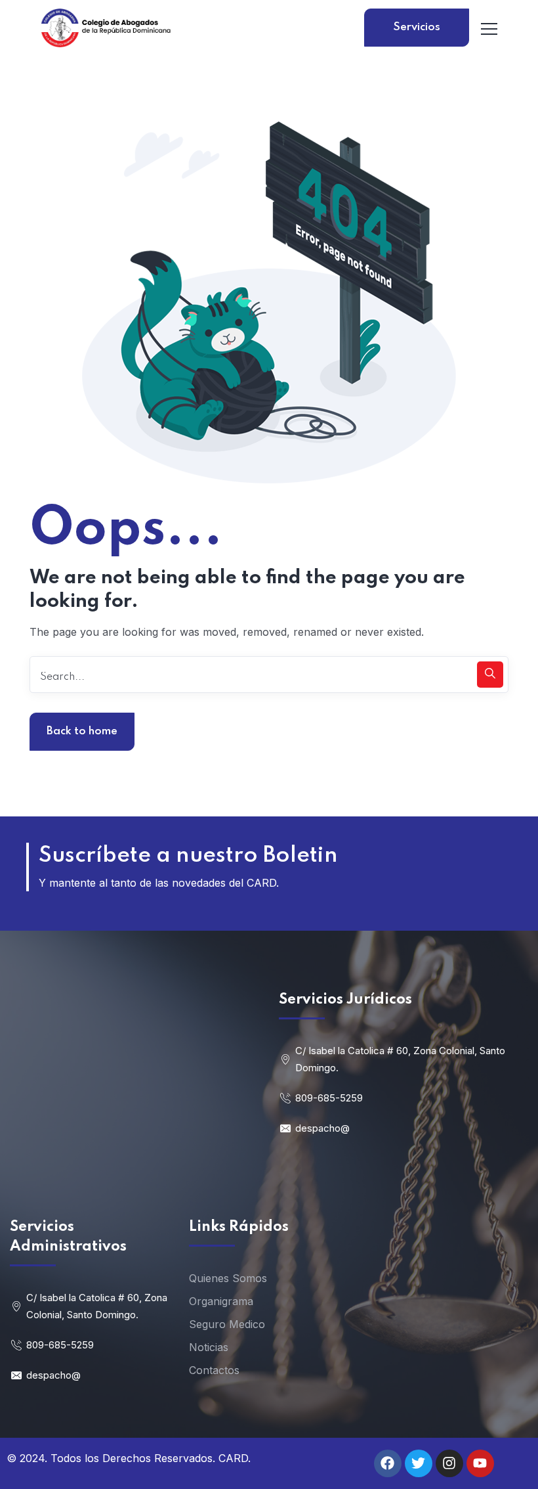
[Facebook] (388, 1463)
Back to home (82, 731)
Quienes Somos (228, 1278)
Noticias (208, 1347)
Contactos (214, 1370)
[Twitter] (418, 1463)
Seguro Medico (227, 1324)
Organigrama (221, 1301)
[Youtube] (480, 1463)
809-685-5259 (329, 1098)
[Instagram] (449, 1463)
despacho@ (322, 1128)
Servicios (416, 27)
